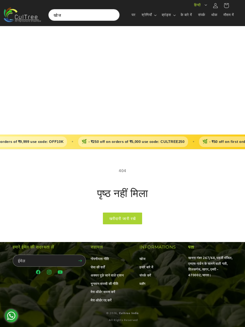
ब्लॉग (142, 283)
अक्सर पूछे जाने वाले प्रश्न (107, 275)
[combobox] (84, 15)
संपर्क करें (145, 275)
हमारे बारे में (146, 267)
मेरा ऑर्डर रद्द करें (101, 300)
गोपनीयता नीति (100, 258)
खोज (142, 258)
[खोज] (113, 14)
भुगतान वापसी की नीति (104, 283)
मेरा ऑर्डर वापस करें (103, 291)
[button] (149, 15)
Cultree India (129, 313)
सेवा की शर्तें (98, 267)
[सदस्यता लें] (80, 260)
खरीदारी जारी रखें (122, 218)
